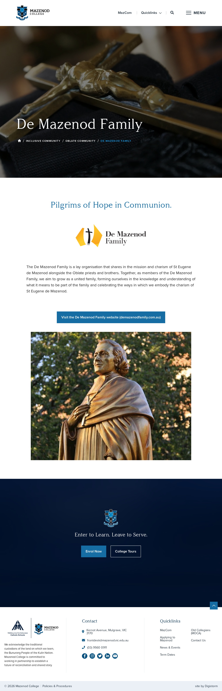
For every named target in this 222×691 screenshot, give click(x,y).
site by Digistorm (206, 686)
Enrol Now (94, 551)
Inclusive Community (43, 141)
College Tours (125, 551)
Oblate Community (80, 141)
